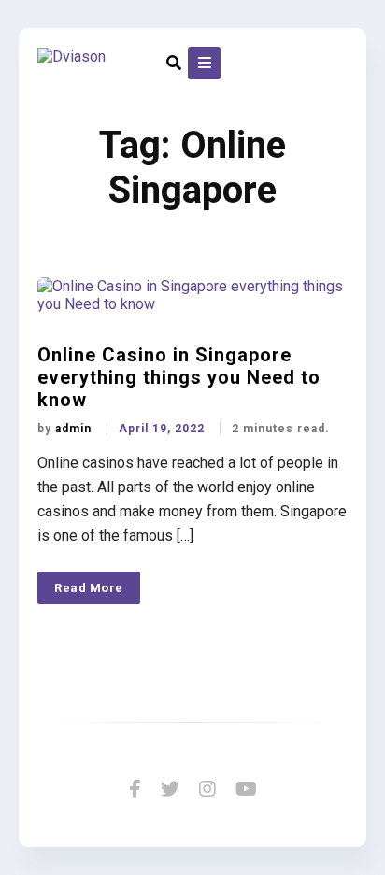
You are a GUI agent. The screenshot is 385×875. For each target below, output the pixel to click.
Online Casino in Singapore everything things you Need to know (179, 377)
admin (75, 428)
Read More (88, 588)
